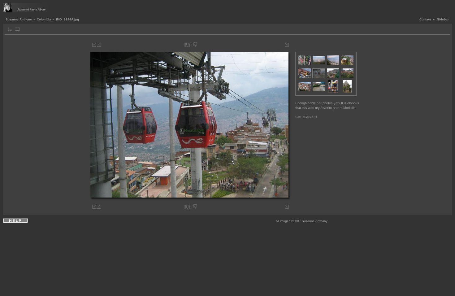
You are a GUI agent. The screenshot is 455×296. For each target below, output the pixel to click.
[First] (94, 44)
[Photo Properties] (187, 44)
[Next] (282, 44)
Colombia (44, 19)
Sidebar (443, 19)
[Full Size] (194, 44)
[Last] (286, 44)
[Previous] (99, 44)
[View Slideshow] (17, 30)
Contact (425, 19)
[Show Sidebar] (10, 30)
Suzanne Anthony (19, 19)
